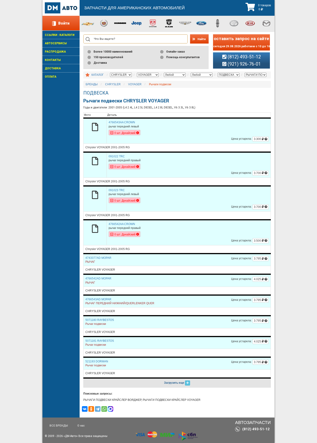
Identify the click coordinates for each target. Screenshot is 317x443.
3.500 (258, 240)
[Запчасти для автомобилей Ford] (201, 23)
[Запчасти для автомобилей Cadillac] (104, 23)
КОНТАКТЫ (53, 60)
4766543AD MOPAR (98, 299)
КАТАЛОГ (97, 74)
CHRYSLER (113, 84)
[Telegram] (97, 409)
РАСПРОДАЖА (55, 51)
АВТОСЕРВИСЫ (56, 43)
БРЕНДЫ (92, 84)
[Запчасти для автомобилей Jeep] (136, 23)
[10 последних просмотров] (87, 75)
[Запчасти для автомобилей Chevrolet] (88, 23)
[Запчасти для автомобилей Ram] (169, 23)
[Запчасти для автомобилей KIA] (250, 23)
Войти (63, 23)
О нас (81, 425)
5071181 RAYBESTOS (99, 340)
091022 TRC (117, 156)
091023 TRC (117, 190)
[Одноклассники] (91, 409)
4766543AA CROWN (122, 122)
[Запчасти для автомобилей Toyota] (234, 23)
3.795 (258, 258)
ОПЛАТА (50, 76)
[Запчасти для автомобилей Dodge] (153, 23)
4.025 (258, 279)
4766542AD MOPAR (98, 278)
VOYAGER (135, 84)
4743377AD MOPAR (98, 257)
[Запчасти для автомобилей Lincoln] (218, 23)
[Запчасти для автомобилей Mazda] (266, 23)
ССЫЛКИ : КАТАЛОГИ (59, 35)
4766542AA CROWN (122, 224)
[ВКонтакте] (84, 409)
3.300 (258, 139)
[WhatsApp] (104, 409)
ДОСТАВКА (53, 68)
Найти (201, 39)
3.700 (258, 173)
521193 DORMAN (96, 361)
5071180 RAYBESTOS (99, 320)
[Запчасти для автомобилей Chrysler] (185, 23)
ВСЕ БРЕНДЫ (58, 425)
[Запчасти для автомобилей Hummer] (120, 23)
